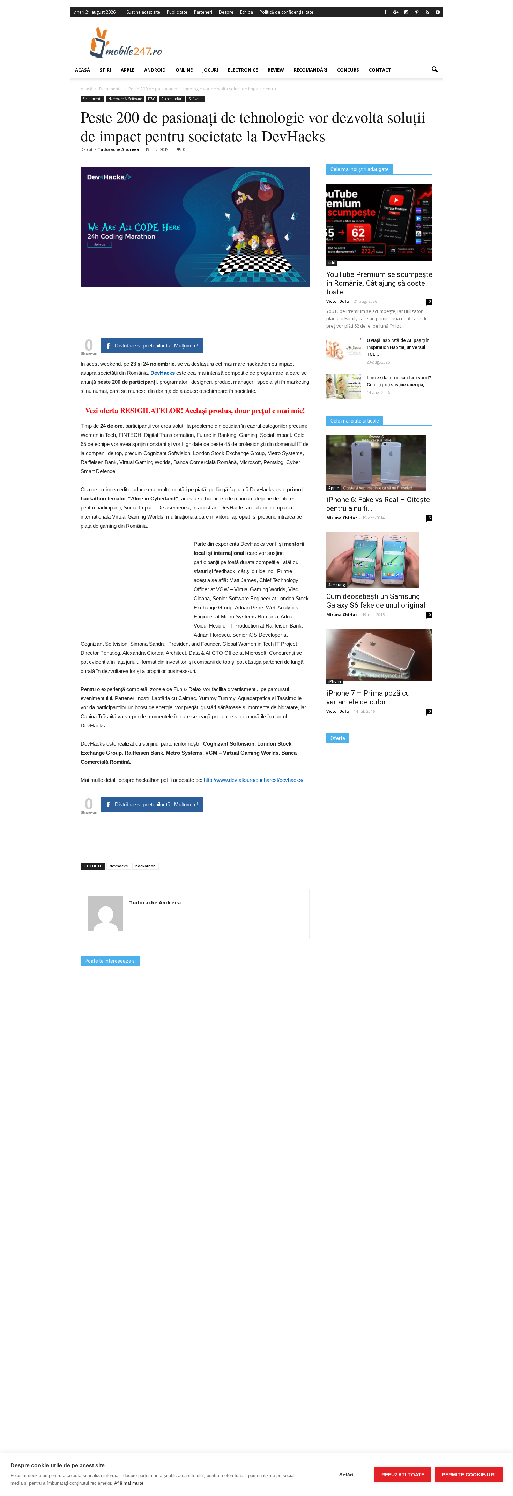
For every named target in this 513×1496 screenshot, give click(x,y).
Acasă (82, 70)
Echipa (246, 12)
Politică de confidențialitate (286, 12)
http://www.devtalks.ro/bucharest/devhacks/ (253, 780)
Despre (226, 12)
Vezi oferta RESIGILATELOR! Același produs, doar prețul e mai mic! (195, 410)
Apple (127, 70)
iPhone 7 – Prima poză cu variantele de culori (368, 697)
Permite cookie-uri (469, 1474)
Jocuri (210, 70)
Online (184, 70)
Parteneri (203, 12)
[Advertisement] (313, 42)
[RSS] (427, 12)
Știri (105, 70)
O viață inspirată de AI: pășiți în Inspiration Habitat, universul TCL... (398, 347)
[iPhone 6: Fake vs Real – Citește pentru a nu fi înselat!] (379, 463)
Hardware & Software (125, 98)
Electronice (243, 70)
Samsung (336, 584)
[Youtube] (437, 12)
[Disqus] (195, 1200)
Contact (380, 70)
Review (276, 70)
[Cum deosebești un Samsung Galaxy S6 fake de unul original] (379, 560)
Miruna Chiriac (341, 517)
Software (195, 98)
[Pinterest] (416, 12)
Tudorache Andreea (118, 149)
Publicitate (177, 12)
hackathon (145, 865)
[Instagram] (406, 12)
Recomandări (310, 70)
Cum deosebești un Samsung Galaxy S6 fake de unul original (375, 600)
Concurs (348, 70)
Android (155, 70)
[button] (434, 69)
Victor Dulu (337, 301)
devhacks (119, 865)
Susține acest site (143, 12)
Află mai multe (128, 1483)
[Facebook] (385, 12)
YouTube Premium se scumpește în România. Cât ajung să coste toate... (379, 283)
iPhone (334, 681)
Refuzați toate (403, 1474)
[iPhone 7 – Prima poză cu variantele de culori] (379, 655)
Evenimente (92, 98)
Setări (346, 1474)
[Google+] (396, 12)
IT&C (151, 98)
